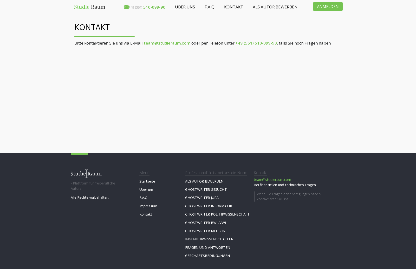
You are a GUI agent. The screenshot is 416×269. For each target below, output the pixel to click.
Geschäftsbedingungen (207, 255)
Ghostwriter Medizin (205, 231)
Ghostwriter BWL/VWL (206, 222)
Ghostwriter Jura (202, 197)
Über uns (146, 189)
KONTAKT (233, 7)
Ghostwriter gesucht (206, 189)
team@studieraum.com (167, 43)
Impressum (148, 206)
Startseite (147, 181)
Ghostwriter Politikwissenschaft (217, 214)
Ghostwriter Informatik (208, 206)
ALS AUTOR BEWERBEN (275, 7)
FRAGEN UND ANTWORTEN (207, 247)
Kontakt (145, 214)
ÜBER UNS (185, 7)
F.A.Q (209, 7)
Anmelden (328, 6)
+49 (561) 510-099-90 (256, 43)
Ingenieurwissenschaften (209, 239)
